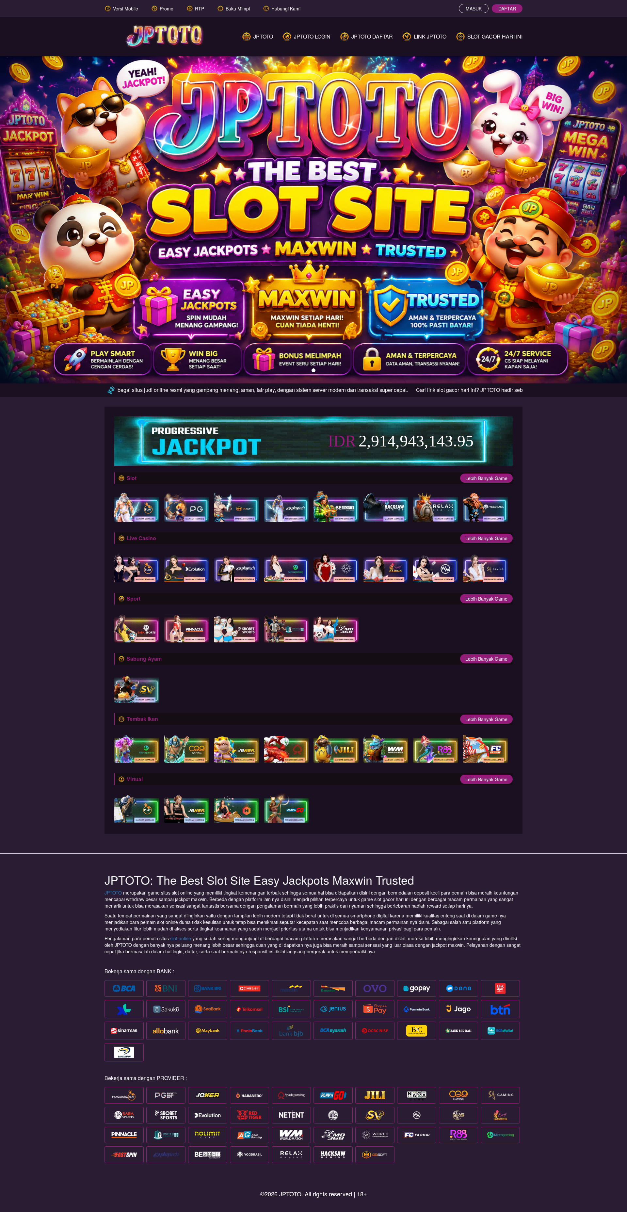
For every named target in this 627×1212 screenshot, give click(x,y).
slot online (180, 938)
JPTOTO (113, 892)
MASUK (474, 8)
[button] (47, 216)
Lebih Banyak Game (486, 478)
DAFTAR (507, 8)
